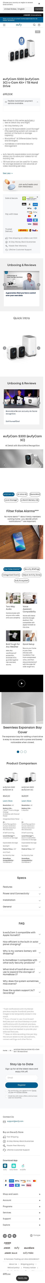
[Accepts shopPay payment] (11, 1181)
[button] (39, 3)
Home (5, 1046)
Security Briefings (31, 566)
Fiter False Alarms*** (12, 566)
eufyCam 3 (29, 120)
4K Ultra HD (22, 493)
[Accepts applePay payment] (17, 1176)
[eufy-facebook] (10, 1232)
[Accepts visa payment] (23, 1181)
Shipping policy (27, 1260)
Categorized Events (11, 572)
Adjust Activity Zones (32, 572)
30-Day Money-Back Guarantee (20, 1137)
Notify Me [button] (22, 1278)
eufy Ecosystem (21, 578)
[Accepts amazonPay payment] (5, 1176)
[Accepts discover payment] (23, 1176)
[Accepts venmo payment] (17, 1181)
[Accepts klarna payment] (28, 1181)
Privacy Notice (22, 1088)
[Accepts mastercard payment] (34, 1176)
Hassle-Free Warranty (16, 1141)
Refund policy (13, 1263)
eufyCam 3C (8, 493)
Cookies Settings (14, 1267)
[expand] (37, 102)
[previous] (5, 464)
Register (22, 1081)
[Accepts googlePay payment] (28, 1176)
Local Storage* (11, 498)
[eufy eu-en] (19, 24)
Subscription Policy (29, 1270)
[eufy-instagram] (5, 1232)
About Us (13, 1260)
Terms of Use (30, 1267)
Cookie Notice (12, 1270)
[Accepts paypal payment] (5, 1181)
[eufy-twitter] (14, 1232)
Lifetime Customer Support (18, 1145)
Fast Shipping (12, 1132)
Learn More (7, 796)
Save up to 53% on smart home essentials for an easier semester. (20, 19)
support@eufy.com (15, 1117)
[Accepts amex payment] (11, 1176)
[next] (38, 464)
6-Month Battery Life (29, 498)
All (10, 1046)
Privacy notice (29, 1263)
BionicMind (35, 493)
